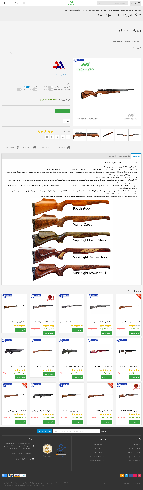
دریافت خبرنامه (43, 431)
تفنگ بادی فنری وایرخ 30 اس (131, 321)
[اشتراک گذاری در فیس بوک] (68, 137)
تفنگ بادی (103, 10)
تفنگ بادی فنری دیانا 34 (18, 321)
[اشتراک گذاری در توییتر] (57, 137)
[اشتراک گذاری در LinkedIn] (63, 137)
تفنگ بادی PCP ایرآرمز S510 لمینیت (43, 321)
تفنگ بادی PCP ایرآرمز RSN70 (102, 366)
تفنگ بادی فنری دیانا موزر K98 (45, 366)
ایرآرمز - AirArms (60, 75)
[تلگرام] (47, 137)
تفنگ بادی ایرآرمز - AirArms (90, 10)
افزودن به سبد (62, 111)
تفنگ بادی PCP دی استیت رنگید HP (71, 366)
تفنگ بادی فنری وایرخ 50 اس (17, 410)
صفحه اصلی (138, 10)
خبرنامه (103, 431)
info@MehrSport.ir (23, 459)
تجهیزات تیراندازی (114, 10)
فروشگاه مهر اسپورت (127, 10)
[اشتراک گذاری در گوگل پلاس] (52, 137)
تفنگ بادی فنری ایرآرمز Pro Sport (72, 410)
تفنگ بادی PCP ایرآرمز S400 (71, 10)
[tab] (136, 156)
